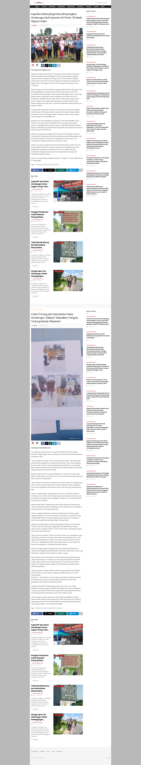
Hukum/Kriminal (59, 212)
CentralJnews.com (37, 189)
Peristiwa (52, 6)
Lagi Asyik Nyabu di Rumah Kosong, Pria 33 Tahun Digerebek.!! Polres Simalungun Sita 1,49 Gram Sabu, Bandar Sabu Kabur (97, 127)
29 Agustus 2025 (91, 179)
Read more (35, 206)
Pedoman (59, 751)
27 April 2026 (35, 191)
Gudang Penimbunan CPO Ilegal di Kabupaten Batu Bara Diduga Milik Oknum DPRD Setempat (97, 175)
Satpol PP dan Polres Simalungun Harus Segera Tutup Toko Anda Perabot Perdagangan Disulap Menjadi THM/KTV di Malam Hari (97, 21)
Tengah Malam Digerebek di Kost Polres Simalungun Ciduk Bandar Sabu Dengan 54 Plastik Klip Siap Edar (98, 96)
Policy (48, 751)
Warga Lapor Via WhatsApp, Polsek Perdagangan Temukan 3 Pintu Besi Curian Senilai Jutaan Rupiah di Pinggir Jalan (97, 67)
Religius (88, 6)
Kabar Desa (70, 6)
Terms (53, 751)
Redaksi (42, 751)
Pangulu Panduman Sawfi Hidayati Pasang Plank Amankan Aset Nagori (40, 216)
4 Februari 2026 (91, 133)
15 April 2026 (35, 221)
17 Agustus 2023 (43, 25)
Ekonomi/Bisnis (59, 181)
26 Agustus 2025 (91, 196)
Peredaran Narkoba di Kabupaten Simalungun (48, 608)
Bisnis (102, 6)
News (37, 6)
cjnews (35, 25)
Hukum (96, 6)
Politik (44, 6)
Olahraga (80, 6)
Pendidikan (61, 6)
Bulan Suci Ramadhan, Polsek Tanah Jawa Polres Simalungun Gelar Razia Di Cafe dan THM (97, 81)
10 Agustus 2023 (43, 325)
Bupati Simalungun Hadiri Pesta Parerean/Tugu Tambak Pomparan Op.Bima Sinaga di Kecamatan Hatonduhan (97, 111)
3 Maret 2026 (35, 252)
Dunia (36, 9)
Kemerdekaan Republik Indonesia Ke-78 (46, 164)
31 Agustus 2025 (91, 165)
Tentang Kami (34, 751)
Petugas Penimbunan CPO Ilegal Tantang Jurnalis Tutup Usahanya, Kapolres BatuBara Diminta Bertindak (97, 160)
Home (32, 9)
